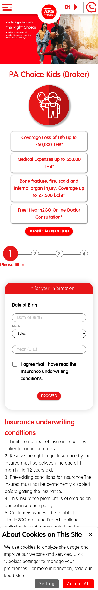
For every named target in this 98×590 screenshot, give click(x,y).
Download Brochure (49, 231)
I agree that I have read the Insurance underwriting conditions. (48, 371)
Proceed (49, 395)
